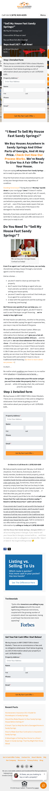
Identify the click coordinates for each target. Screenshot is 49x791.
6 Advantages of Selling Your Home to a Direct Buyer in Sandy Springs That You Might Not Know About (24, 741)
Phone (6, 97)
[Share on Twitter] (9, 549)
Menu (43, 15)
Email (6, 106)
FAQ (44, 757)
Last (26, 94)
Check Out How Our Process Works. (24, 157)
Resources (22, 760)
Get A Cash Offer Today (11, 757)
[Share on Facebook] (5, 549)
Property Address (11, 78)
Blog (41, 760)
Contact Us (26, 757)
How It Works (37, 757)
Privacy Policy (32, 760)
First (5, 94)
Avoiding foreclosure (11, 188)
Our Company (11, 760)
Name (6, 86)
